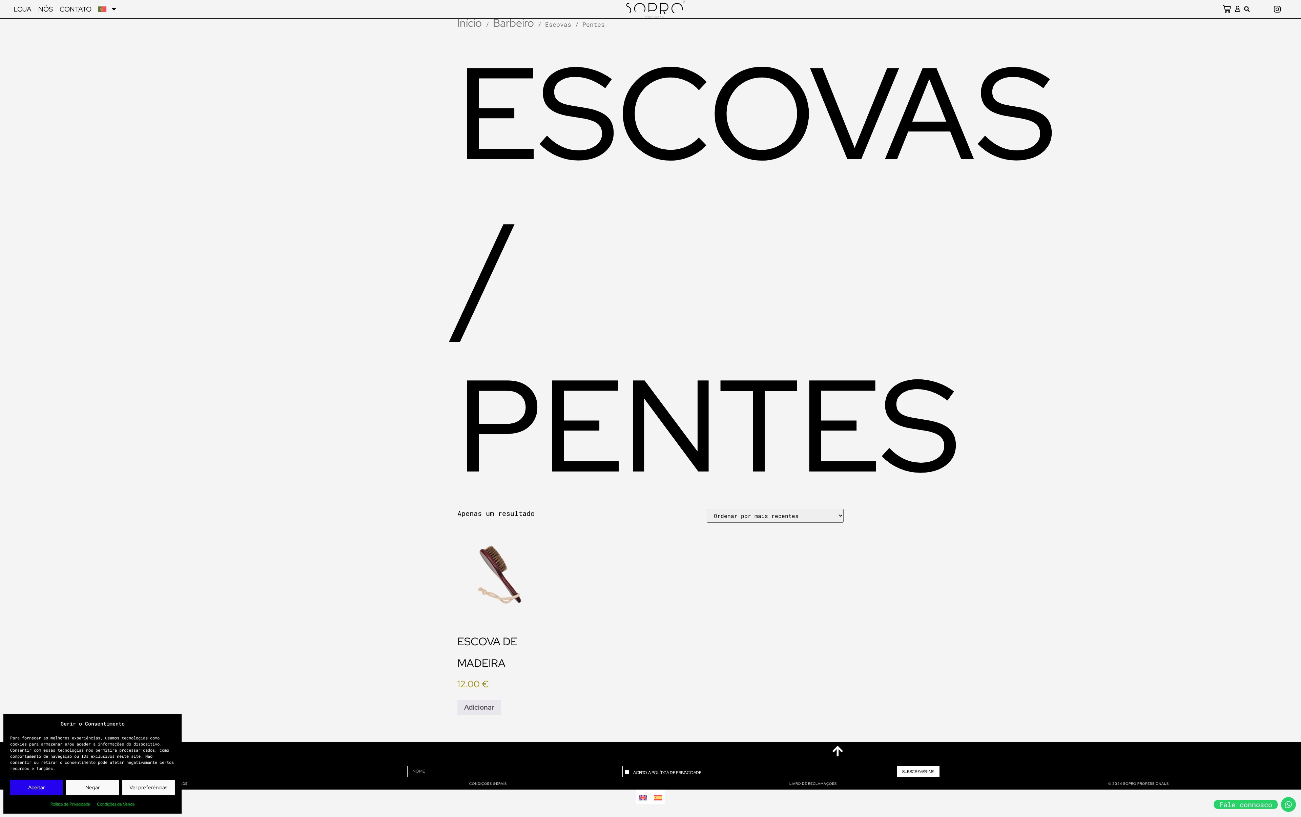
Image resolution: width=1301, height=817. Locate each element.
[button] (1247, 9)
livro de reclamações (813, 783)
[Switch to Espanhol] (657, 797)
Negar (92, 787)
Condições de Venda (116, 804)
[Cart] (1227, 9)
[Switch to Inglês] (643, 797)
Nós (45, 9)
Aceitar (36, 787)
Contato (75, 9)
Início (469, 23)
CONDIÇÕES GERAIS (488, 783)
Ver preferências (148, 787)
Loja (23, 9)
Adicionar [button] (479, 707)
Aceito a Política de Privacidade (667, 772)
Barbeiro (513, 23)
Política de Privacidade (70, 804)
